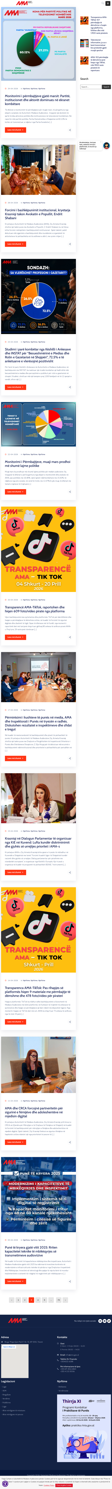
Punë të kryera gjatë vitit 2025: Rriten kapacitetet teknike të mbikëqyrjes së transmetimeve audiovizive (31, 1251)
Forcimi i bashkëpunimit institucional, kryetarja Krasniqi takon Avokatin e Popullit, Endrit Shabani (37, 214)
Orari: (62, 1343)
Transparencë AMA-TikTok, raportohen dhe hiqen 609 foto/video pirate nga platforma (35, 609)
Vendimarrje (63, 1391)
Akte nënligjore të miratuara (14, 1410)
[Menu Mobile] (107, 3)
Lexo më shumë (14, 130)
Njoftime (26, 88)
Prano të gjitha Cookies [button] (64, 1485)
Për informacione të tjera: (70, 1368)
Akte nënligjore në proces (13, 1414)
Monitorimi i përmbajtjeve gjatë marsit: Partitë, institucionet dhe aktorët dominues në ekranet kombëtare (37, 100)
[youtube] (105, 1321)
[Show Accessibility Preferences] (5, 1484)
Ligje (4, 1387)
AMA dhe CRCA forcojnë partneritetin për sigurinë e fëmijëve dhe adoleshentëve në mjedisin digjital (34, 1112)
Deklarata (62, 1387)
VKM (4, 1391)
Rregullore (7, 1395)
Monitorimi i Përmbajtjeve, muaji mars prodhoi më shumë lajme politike (37, 464)
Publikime (7, 1402)
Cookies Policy (49, 1485)
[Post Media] (38, 44)
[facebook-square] (100, 1321)
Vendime (6, 1398)
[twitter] (109, 1321)
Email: (69, 1355)
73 (59, 1300)
